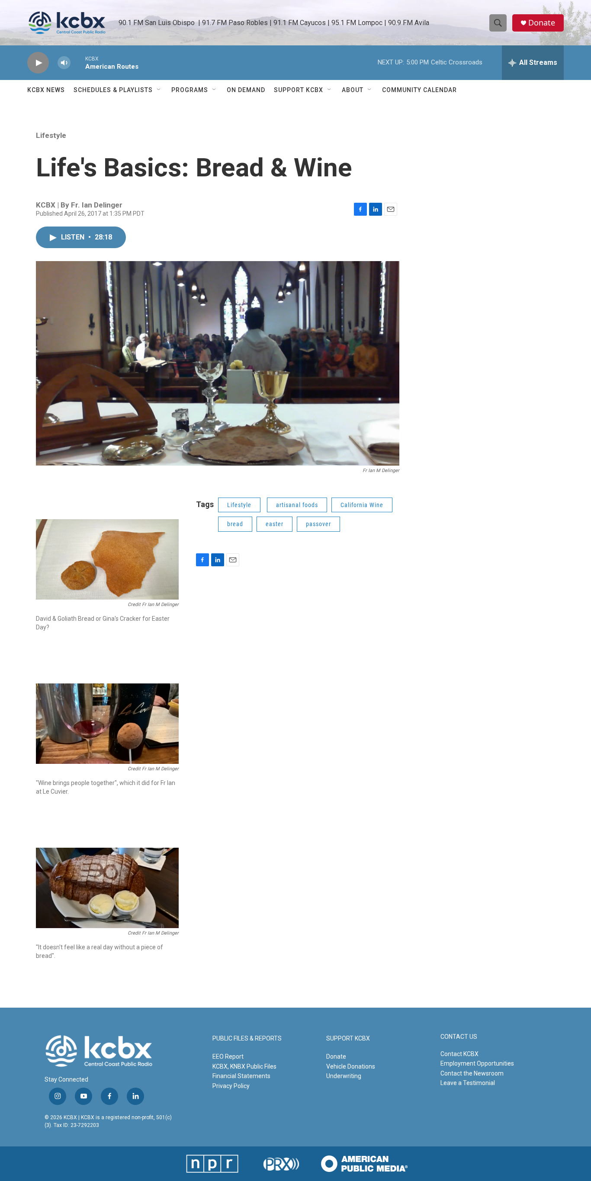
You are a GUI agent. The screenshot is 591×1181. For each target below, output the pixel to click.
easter (274, 523)
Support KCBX (298, 89)
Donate (541, 22)
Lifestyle (51, 135)
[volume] (64, 63)
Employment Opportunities (477, 1063)
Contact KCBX (459, 1053)
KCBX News (46, 89)
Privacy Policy (231, 1085)
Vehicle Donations (350, 1066)
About (352, 89)
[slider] (78, 62)
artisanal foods (297, 504)
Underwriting (343, 1075)
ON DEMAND (246, 89)
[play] (38, 63)
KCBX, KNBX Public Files (244, 1066)
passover (318, 523)
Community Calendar (419, 89)
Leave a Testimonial (467, 1082)
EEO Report (228, 1056)
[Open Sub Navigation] (159, 89)
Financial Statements (241, 1075)
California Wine (361, 504)
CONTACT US (458, 1037)
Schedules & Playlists (113, 89)
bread (235, 523)
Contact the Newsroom (472, 1073)
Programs (189, 89)
